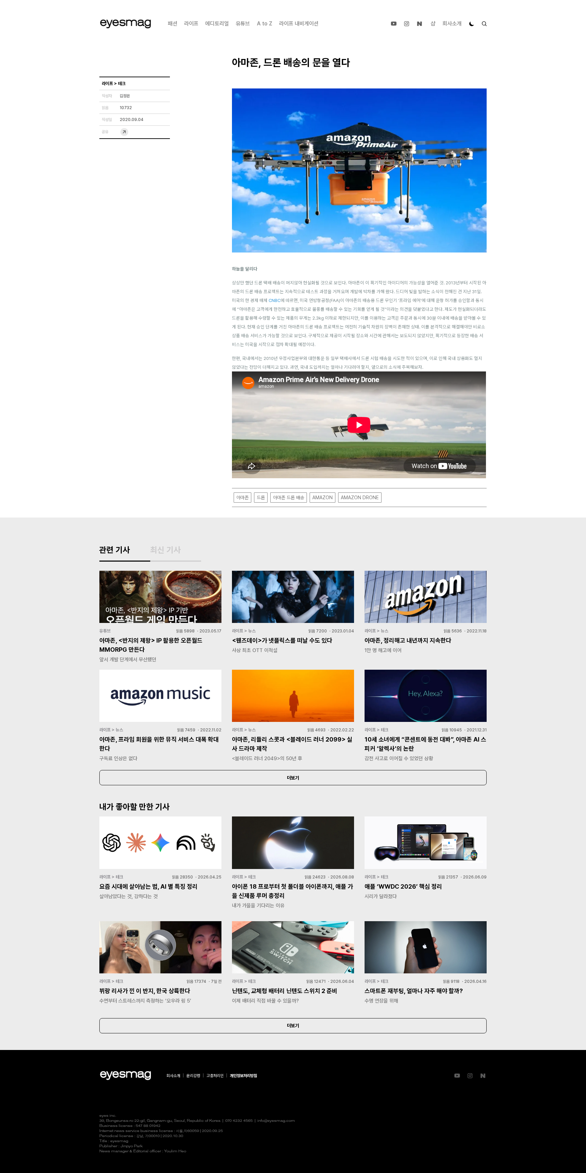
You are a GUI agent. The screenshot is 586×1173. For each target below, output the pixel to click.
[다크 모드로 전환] (472, 24)
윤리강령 (193, 1075)
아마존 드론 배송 (288, 497)
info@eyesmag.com (276, 1121)
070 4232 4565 (239, 1121)
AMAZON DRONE (360, 497)
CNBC (274, 300)
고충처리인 (215, 1075)
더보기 (293, 778)
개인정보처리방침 (243, 1075)
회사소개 (452, 23)
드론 (261, 497)
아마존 (242, 497)
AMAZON (322, 497)
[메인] (125, 24)
